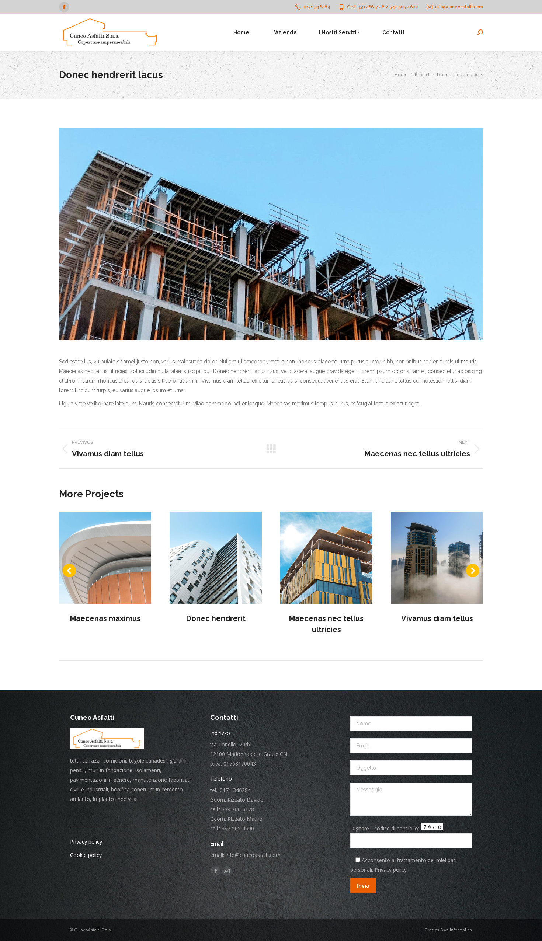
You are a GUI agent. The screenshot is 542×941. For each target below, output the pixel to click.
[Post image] (105, 558)
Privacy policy (86, 841)
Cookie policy (86, 854)
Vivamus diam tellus (437, 618)
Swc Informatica (456, 930)
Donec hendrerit (216, 618)
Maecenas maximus (105, 618)
